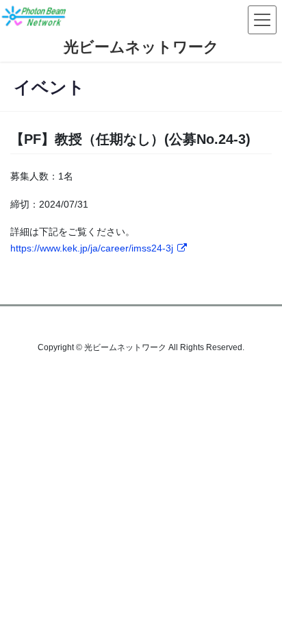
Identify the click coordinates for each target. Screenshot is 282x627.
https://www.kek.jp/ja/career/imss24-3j (91, 248)
